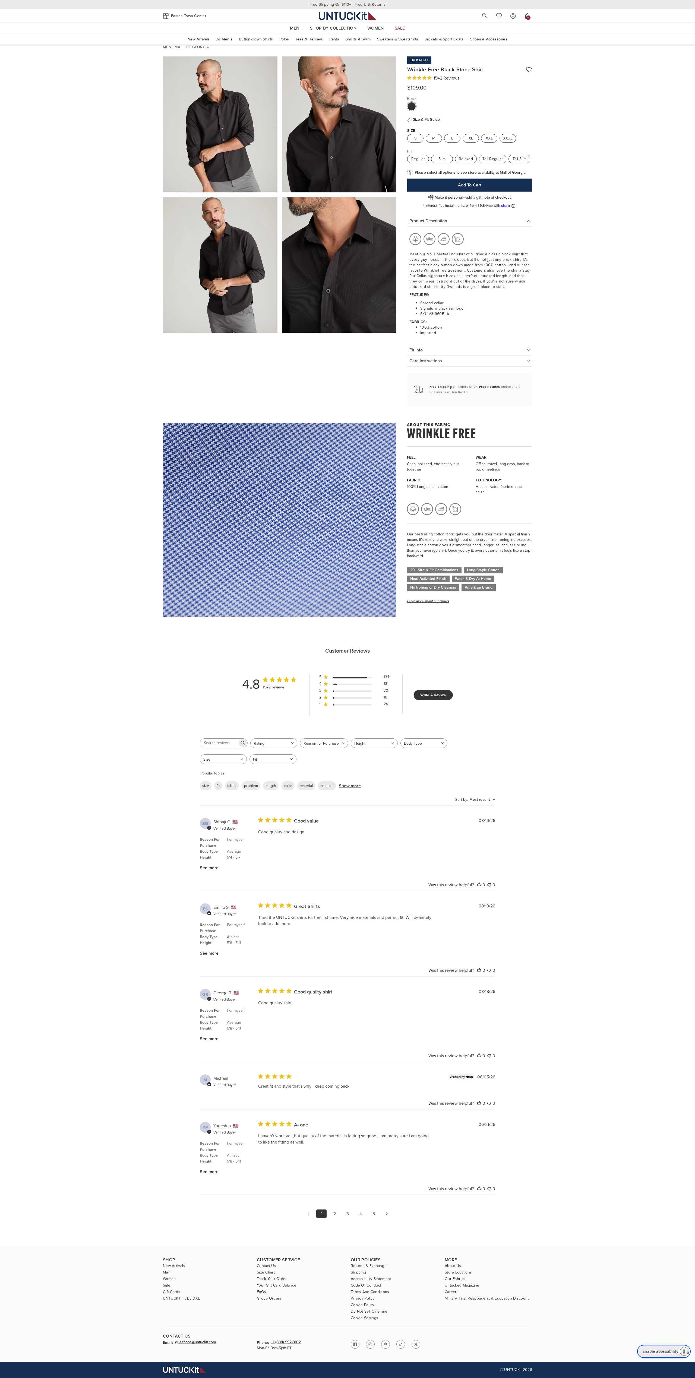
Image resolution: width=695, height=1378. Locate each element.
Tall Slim (520, 159)
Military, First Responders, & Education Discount (487, 1298)
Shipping (358, 1272)
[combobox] (273, 743)
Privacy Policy (363, 1298)
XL (471, 138)
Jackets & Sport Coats (444, 39)
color (288, 786)
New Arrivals (199, 39)
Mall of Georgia (192, 47)
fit (218, 786)
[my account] (513, 16)
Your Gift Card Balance (276, 1285)
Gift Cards (171, 1292)
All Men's (224, 39)
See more (209, 868)
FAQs (261, 1292)
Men (167, 47)
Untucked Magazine (462, 1285)
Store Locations (458, 1272)
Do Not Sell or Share (369, 1311)
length (271, 786)
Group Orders (269, 1298)
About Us (453, 1266)
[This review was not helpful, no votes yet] (489, 885)
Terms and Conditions (370, 1292)
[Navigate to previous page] (308, 1213)
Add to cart (470, 185)
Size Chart (266, 1272)
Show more (350, 786)
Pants (334, 39)
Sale (166, 1285)
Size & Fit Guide (426, 119)
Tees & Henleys (309, 39)
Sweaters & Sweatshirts (397, 39)
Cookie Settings (364, 1318)
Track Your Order (272, 1279)
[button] (184, 16)
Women (169, 1279)
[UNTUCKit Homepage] (347, 16)
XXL (489, 138)
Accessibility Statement (371, 1279)
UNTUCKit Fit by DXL (181, 1298)
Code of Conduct (366, 1285)
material (306, 786)
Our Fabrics (455, 1279)
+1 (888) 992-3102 (286, 1342)
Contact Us (266, 1266)
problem (251, 786)
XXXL (508, 138)
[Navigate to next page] (386, 1213)
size (205, 786)
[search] (485, 16)
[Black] (411, 106)
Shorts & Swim (358, 39)
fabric (231, 786)
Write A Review (433, 695)
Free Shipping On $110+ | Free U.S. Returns (347, 4)
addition (327, 786)
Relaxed (466, 159)
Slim (442, 159)
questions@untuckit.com (195, 1342)
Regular (418, 159)
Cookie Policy (362, 1305)
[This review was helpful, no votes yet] (479, 885)
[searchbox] (219, 743)
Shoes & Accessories (488, 39)
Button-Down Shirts (256, 39)
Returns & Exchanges (369, 1266)
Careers (452, 1292)
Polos (284, 39)
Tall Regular (492, 159)
